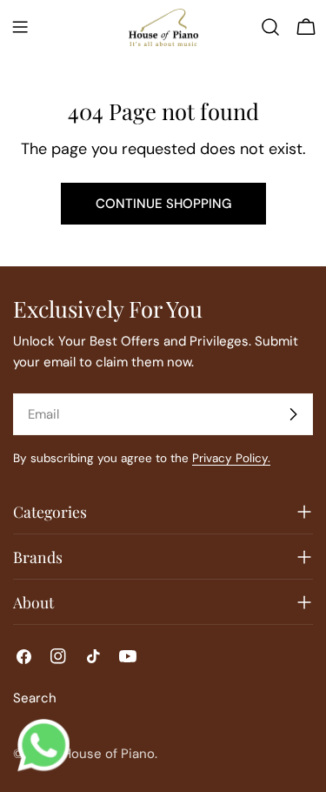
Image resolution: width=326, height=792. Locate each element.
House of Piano (109, 753)
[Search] (270, 27)
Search (35, 698)
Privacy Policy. (231, 458)
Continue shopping (163, 203)
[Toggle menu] (20, 27)
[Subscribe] (293, 414)
